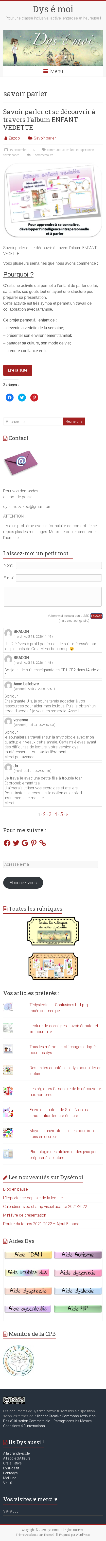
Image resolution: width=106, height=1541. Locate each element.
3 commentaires (42, 155)
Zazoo (14, 138)
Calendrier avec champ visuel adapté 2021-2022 (45, 1206)
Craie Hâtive (12, 1463)
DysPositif (12, 1468)
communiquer (56, 150)
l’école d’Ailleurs (18, 1458)
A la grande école (16, 1453)
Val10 (7, 1483)
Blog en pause (15, 1189)
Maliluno (10, 1478)
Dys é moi (53, 9)
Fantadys (11, 1473)
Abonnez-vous (23, 882)
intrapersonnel (85, 150)
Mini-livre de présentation (24, 1215)
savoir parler (11, 155)
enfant (71, 150)
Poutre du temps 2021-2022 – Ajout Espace (41, 1223)
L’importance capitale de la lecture (33, 1198)
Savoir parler (45, 138)
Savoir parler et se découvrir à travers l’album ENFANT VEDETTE (49, 119)
